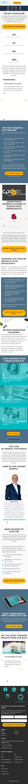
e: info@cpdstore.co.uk (6, 748)
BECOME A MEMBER (14, 439)
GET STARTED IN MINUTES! (14, 173)
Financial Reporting (5, 759)
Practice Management (6, 762)
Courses (16, 731)
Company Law (17, 757)
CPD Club (3, 735)
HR (15, 754)
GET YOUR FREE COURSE (14, 626)
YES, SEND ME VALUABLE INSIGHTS (14, 725)
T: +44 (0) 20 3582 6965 (6, 745)
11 (13, 228)
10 (10, 228)
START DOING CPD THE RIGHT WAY (14, 26)
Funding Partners (5, 774)
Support (16, 733)
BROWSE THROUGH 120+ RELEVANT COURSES (14, 249)
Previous (2, 100)
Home (2, 731)
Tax (2, 754)
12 (15, 228)
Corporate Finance (18, 759)
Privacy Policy (4, 768)
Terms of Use (4, 771)
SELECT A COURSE (13, 433)
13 (18, 228)
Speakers (3, 733)
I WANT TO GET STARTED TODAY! (14, 580)
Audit (2, 757)
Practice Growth (18, 762)
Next (26, 100)
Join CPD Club (17, 2)
